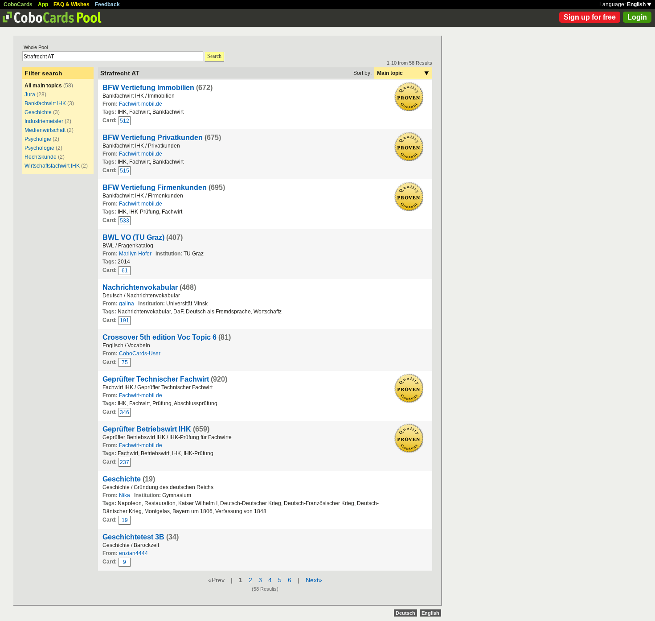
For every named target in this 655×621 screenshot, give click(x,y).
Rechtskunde (41, 157)
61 (125, 270)
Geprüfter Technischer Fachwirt (155, 379)
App (43, 4)
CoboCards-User (139, 353)
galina (126, 303)
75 (125, 362)
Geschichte (38, 112)
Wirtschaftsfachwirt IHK (52, 166)
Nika (124, 495)
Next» (314, 580)
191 (124, 320)
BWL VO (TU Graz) (133, 237)
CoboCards (18, 4)
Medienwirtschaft (45, 130)
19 (125, 520)
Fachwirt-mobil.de (140, 104)
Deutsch (405, 613)
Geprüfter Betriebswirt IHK (146, 429)
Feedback (107, 4)
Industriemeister (44, 121)
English (637, 4)
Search (214, 56)
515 (124, 171)
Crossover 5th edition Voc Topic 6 (159, 337)
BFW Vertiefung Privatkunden (152, 137)
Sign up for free (590, 17)
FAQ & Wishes (71, 4)
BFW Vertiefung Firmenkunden (154, 187)
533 (124, 221)
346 (124, 412)
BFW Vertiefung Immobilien (148, 87)
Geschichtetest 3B (133, 537)
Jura (30, 94)
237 (124, 462)
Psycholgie (38, 139)
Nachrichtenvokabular (140, 287)
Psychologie (39, 148)
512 (124, 121)
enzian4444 (133, 553)
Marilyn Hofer (135, 254)
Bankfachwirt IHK (45, 103)
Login (637, 17)
